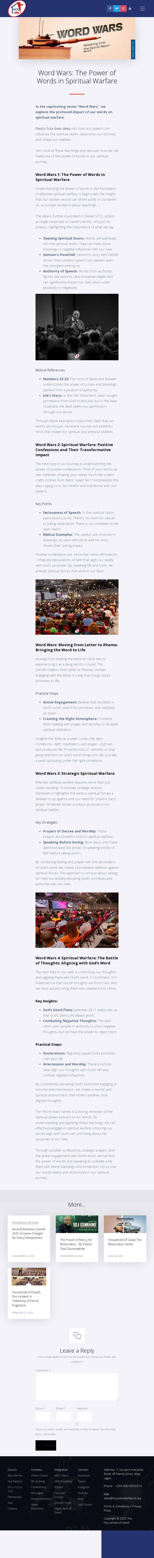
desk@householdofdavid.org (122, 1498)
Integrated (61, 1469)
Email (60, 1408)
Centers (12, 1508)
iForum (58, 1487)
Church (12, 1469)
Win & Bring (38, 1481)
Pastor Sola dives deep (52, 128)
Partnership (15, 1497)
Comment (43, 1370)
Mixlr (80, 1499)
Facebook (84, 1475)
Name (40, 1408)
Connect (83, 1469)
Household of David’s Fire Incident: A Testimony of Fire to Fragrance (26, 1298)
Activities (36, 1469)
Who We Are (15, 1475)
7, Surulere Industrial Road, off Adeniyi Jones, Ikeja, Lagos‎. (123, 1474)
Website (82, 1408)
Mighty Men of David (62, 1510)
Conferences (38, 1487)
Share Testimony (37, 1506)
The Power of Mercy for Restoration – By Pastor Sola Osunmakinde (76, 1244)
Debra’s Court (62, 1502)
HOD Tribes (61, 1475)
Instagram (84, 1487)
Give (10, 1502)
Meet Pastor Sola (15, 1489)
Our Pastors (15, 1481)
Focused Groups (59, 1495)
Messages (37, 1493)
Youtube (83, 1493)
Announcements (41, 1499)
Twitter (82, 1481)
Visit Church (85, 1504)
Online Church (39, 1475)
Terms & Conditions (116, 1506)
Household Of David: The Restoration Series (125, 1242)
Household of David (25, 1222)
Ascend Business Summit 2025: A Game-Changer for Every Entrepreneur (28, 1233)
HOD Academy (63, 1481)
